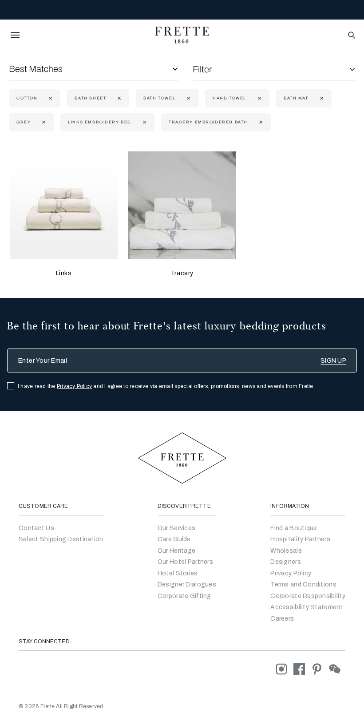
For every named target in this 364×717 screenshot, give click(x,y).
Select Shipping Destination (61, 539)
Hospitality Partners (300, 539)
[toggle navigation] (15, 35)
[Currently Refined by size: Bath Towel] (187, 98)
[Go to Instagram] (284, 669)
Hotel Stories (178, 573)
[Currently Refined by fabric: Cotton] (49, 98)
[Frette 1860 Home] (182, 35)
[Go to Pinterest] (320, 669)
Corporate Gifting (184, 596)
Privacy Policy (74, 386)
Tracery (182, 273)
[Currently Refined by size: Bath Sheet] (118, 98)
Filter (202, 69)
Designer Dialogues (187, 584)
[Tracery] (182, 205)
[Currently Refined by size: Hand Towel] (258, 98)
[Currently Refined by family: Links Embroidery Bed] (143, 122)
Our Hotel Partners (185, 562)
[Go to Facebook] (302, 669)
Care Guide (174, 539)
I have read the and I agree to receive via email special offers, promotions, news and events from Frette (165, 386)
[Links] (64, 205)
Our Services (176, 528)
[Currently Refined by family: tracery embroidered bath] (260, 122)
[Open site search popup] (351, 35)
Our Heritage (176, 550)
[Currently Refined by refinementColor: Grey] (43, 122)
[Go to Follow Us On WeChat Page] (337, 669)
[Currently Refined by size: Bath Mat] (320, 98)
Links (64, 273)
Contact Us (36, 528)
